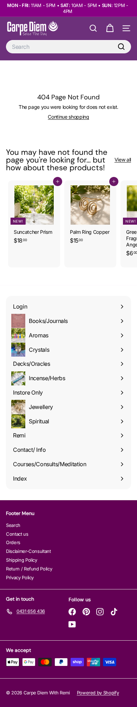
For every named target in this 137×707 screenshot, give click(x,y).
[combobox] (68, 47)
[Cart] (110, 28)
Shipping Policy (21, 560)
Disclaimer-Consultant (28, 551)
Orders (13, 542)
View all (123, 160)
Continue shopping (68, 117)
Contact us (17, 534)
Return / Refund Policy (29, 568)
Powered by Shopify (98, 692)
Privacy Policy (20, 577)
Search (13, 525)
